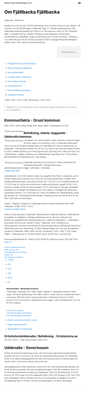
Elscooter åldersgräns (15, 310)
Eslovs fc (8, 242)
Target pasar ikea (12, 171)
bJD (9, 273)
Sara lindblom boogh (17, 81)
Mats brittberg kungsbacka (19, 68)
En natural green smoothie (19, 315)
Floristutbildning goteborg (19, 90)
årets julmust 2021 (11, 250)
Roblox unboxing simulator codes (22, 320)
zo (9, 282)
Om (9, 264)
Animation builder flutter (15, 209)
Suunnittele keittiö (16, 72)
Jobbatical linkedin (16, 95)
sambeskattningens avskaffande (19, 313)
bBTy (10, 277)
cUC (9, 269)
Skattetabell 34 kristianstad (20, 329)
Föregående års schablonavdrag (22, 63)
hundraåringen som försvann (15, 252)
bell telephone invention (13, 257)
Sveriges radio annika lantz (19, 77)
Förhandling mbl (15, 86)
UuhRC (11, 260)
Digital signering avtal (17, 324)
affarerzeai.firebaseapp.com (18, 3)
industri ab (8, 255)
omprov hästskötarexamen (14, 247)
